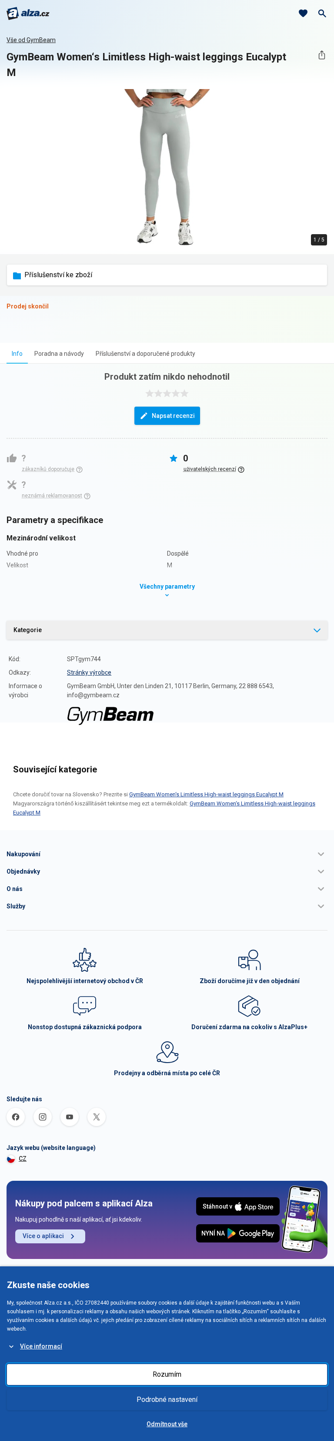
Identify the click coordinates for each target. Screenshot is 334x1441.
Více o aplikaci (43, 1235)
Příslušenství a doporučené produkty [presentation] (145, 353)
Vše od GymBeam (31, 39)
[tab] (17, 353)
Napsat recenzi (173, 415)
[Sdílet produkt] (321, 55)
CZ (23, 1158)
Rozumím (167, 1374)
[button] (167, 854)
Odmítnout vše (167, 1424)
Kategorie (27, 629)
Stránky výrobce (89, 672)
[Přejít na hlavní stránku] (28, 13)
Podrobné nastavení (167, 1399)
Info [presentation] (17, 353)
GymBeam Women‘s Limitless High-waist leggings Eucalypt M (206, 794)
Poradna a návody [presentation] (59, 353)
